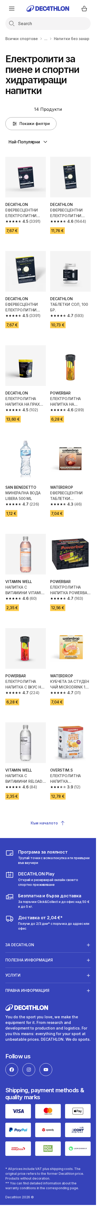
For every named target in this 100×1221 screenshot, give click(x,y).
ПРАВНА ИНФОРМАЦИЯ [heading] (27, 990)
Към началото (44, 823)
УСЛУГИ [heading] (13, 975)
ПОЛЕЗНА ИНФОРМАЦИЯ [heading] (29, 960)
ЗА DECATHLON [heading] (19, 944)
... (45, 38)
